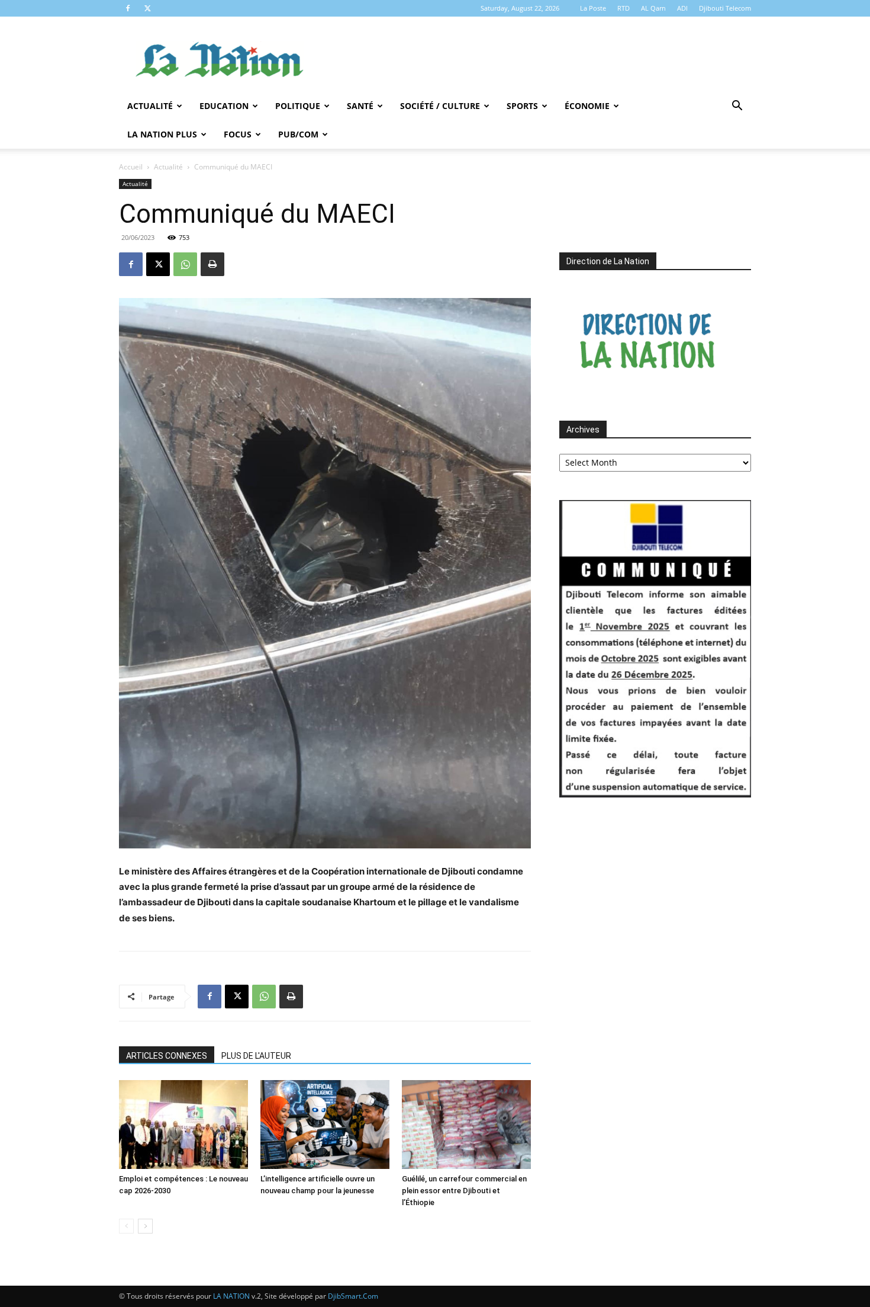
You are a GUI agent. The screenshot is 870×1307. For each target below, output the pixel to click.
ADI (682, 8)
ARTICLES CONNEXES (166, 1056)
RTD (623, 8)
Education (224, 105)
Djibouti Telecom (725, 8)
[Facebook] (128, 8)
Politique (297, 105)
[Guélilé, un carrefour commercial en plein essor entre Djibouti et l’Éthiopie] (466, 1124)
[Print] (212, 264)
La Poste (593, 8)
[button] (737, 107)
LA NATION (231, 1296)
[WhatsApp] (185, 264)
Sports (522, 105)
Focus (238, 134)
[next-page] (145, 1226)
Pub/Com (298, 134)
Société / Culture (440, 105)
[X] (147, 8)
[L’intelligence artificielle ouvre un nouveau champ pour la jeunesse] (324, 1124)
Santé (360, 105)
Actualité (150, 105)
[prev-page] (126, 1226)
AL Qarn (653, 8)
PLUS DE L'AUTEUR (256, 1056)
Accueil (131, 167)
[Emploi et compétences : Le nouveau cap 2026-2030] (183, 1124)
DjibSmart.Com (353, 1296)
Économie (587, 105)
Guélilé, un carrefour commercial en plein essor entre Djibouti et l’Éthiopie (464, 1190)
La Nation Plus (162, 134)
